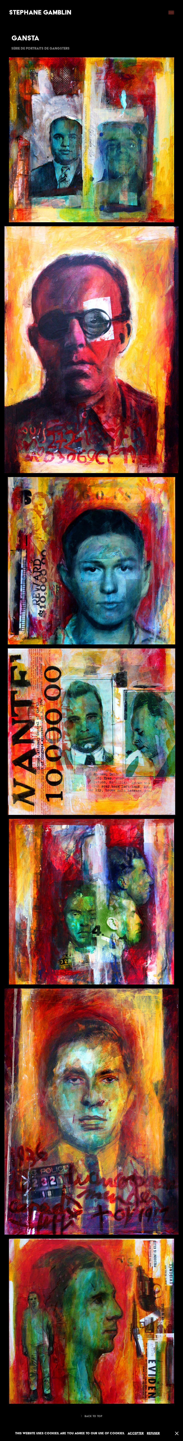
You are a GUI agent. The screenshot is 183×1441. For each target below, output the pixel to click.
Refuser (153, 1433)
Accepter (136, 1433)
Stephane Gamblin (40, 12)
